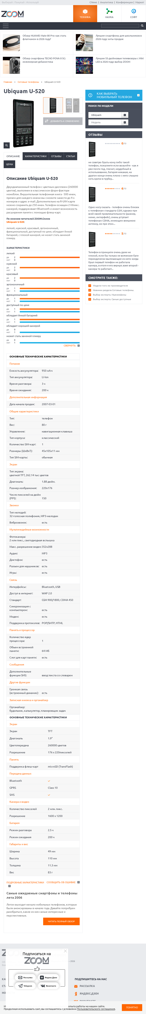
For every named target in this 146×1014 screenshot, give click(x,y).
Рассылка (87, 985)
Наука (109, 17)
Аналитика (106, 2)
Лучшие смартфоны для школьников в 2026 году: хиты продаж (119, 37)
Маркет (139, 2)
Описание (13, 156)
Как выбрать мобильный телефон (114, 95)
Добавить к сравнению (64, 121)
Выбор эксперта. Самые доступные (112, 299)
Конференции (124, 2)
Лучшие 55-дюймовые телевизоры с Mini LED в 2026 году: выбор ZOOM (120, 60)
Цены (9, 164)
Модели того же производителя (110, 285)
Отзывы (56, 156)
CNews (93, 2)
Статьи (70, 156)
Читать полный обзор (61, 921)
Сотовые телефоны (28, 82)
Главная (8, 82)
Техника (85, 17)
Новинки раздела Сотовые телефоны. (113, 290)
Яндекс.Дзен (89, 993)
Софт (133, 17)
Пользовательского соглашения (96, 1009)
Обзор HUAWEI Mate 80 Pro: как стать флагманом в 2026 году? (44, 37)
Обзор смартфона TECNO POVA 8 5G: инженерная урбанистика (44, 60)
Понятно (132, 1007)
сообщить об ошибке (61, 882)
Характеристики (35, 156)
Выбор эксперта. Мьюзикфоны (109, 294)
